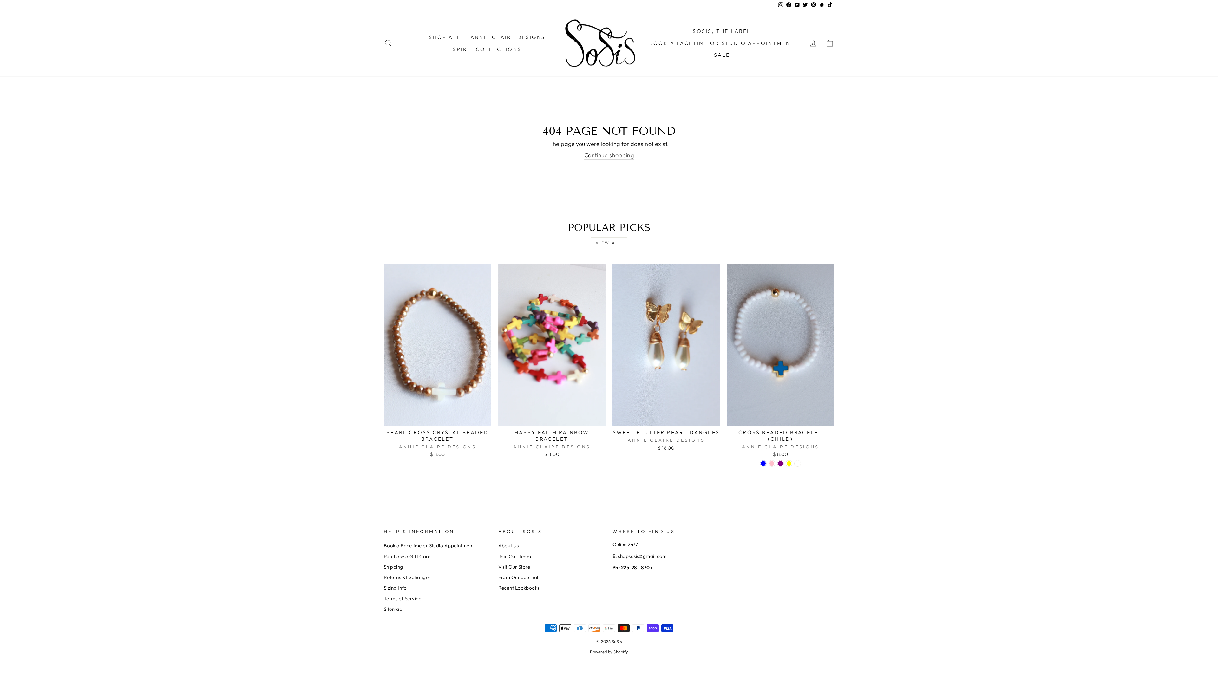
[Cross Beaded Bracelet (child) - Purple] (780, 463)
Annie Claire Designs (507, 37)
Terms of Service (402, 599)
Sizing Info (395, 588)
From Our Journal (518, 577)
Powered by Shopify (609, 651)
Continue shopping (609, 155)
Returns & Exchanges (407, 577)
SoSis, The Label (722, 31)
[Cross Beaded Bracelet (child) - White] (798, 463)
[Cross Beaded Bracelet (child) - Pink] (772, 463)
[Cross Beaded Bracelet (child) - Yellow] (789, 463)
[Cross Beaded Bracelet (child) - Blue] (763, 463)
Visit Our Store (514, 567)
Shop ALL (445, 37)
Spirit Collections (487, 49)
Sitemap (393, 609)
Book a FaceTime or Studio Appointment (722, 43)
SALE (722, 55)
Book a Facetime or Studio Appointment (429, 546)
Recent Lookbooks (519, 588)
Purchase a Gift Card (407, 556)
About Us (508, 546)
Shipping (393, 567)
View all (609, 242)
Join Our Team (514, 556)
